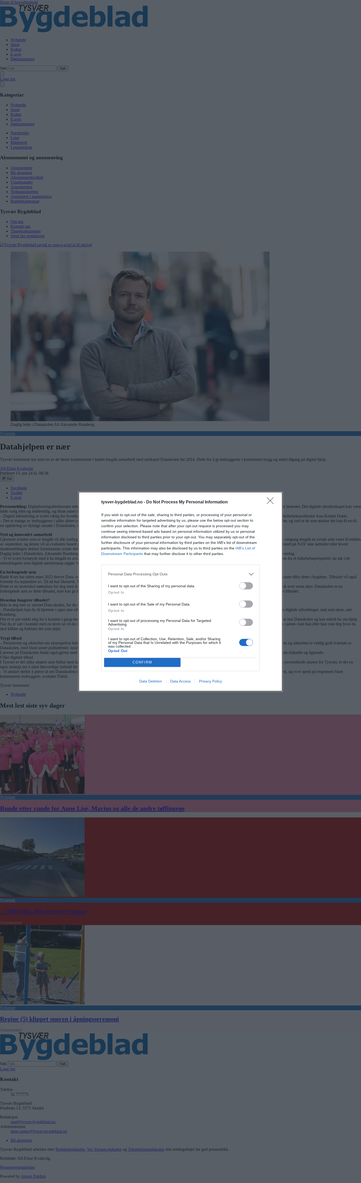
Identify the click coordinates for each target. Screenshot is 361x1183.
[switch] (246, 585)
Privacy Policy (210, 681)
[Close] (272, 502)
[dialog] (180, 591)
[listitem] (180, 574)
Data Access (180, 681)
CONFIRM (142, 662)
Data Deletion (150, 681)
